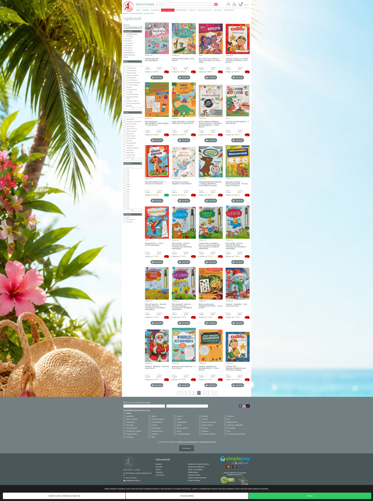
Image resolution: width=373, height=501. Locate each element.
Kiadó (126, 61)
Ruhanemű (205, 431)
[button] (244, 3)
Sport (229, 431)
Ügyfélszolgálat (193, 472)
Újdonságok (155, 10)
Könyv (138, 10)
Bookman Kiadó (131, 78)
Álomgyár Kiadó (131, 73)
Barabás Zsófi (130, 157)
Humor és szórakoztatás (209, 422)
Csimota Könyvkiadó (132, 94)
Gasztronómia (130, 422)
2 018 (127, 208)
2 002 (127, 170)
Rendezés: (126, 25)
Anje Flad (129, 140)
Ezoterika (205, 419)
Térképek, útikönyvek (208, 434)
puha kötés (129, 222)
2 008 (127, 184)
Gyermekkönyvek (136, 13)
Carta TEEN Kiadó (131, 80)
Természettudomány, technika (236, 434)
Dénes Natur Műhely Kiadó (132, 98)
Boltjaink (159, 464)
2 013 (127, 196)
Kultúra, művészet (207, 425)
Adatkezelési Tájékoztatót (208, 442)
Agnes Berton (130, 126)
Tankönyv (155, 434)
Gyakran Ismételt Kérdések (197, 478)
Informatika (129, 425)
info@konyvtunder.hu (132, 480)
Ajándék (146, 10)
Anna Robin (129, 145)
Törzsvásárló (229, 10)
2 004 (127, 175)
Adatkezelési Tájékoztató (196, 467)
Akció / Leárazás (167, 10)
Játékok (179, 425)
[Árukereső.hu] (227, 480)
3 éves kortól (127, 38)
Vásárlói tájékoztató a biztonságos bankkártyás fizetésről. (235, 474)
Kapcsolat (218, 10)
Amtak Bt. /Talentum (132, 75)
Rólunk (158, 469)
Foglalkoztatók (149, 13)
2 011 (127, 191)
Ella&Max (129, 106)
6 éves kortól (127, 48)
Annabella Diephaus (132, 148)
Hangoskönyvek (182, 422)
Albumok (179, 416)
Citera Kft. (129, 87)
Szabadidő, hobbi (131, 434)
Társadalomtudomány (183, 434)
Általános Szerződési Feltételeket (187, 442)
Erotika (179, 419)
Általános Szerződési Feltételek (198, 464)
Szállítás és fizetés (205, 10)
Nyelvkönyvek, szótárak (133, 431)
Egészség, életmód (131, 419)
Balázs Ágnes (130, 152)
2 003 (127, 172)
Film (228, 419)
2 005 (127, 177)
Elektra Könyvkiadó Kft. (133, 103)
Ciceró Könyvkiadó (132, 85)
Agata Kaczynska (131, 124)
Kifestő (125, 57)
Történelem (129, 437)
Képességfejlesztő (129, 55)
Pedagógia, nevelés (157, 431)
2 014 (127, 199)
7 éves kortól (127, 50)
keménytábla (130, 219)
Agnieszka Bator (131, 131)
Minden (128, 413)
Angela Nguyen (131, 136)
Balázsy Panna (130, 155)
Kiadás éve (127, 163)
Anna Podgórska (131, 143)
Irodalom (154, 425)
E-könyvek (230, 416)
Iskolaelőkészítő (128, 52)
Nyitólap (126, 13)
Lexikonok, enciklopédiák (235, 425)
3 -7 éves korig (128, 36)
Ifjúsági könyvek (232, 422)
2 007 (127, 182)
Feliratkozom (186, 448)
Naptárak (205, 428)
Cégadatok (159, 472)
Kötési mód (127, 214)
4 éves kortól (127, 41)
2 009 (127, 187)
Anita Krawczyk (131, 138)
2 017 (127, 206)
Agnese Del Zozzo (131, 128)
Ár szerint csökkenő (132, 27)
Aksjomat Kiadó (131, 68)
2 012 (127, 194)
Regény (179, 431)
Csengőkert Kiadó (131, 89)
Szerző (126, 112)
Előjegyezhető (181, 10)
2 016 (127, 203)
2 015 (127, 201)
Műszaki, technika (182, 428)
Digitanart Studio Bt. (132, 101)
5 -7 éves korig (128, 43)
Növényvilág (231, 428)
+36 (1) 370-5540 (130, 478)
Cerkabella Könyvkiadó (133, 82)
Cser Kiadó (129, 92)
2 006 (127, 179)
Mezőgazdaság (156, 428)
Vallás (153, 437)
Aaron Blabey (130, 119)
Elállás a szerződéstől (195, 469)
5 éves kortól (127, 45)
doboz (128, 217)
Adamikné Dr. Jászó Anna (133, 121)
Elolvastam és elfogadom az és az (188, 442)
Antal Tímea (129, 150)
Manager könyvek (131, 428)
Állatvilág (205, 416)
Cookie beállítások (194, 480)
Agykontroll (129, 416)
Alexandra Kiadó (131, 70)
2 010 (127, 189)
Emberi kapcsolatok (158, 419)
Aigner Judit (129, 133)
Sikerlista (192, 10)
